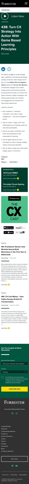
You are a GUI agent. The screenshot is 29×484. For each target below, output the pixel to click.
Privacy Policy (13, 475)
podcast (3, 162)
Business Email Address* (8, 360)
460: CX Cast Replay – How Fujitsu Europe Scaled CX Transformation (12, 299)
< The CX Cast (5, 10)
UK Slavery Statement (7, 451)
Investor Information (6, 436)
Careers (3, 439)
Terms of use (5, 475)
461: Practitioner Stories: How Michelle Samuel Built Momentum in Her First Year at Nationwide (13, 250)
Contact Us (4, 434)
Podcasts (3, 444)
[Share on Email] (9, 69)
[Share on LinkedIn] (3, 69)
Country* (3, 369)
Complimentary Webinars (8, 431)
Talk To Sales (14, 459)
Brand (3, 449)
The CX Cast (13, 162)
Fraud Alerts (4, 446)
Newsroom (4, 429)
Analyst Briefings (6, 426)
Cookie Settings (23, 475)
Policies (3, 441)
